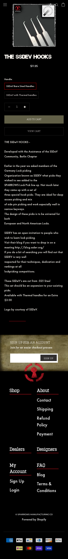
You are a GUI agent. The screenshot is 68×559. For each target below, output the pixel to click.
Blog (41, 475)
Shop (14, 390)
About (43, 390)
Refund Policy (43, 421)
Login (14, 490)
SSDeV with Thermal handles (21, 95)
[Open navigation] (5, 4)
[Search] (56, 4)
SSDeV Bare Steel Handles (20, 86)
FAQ (41, 465)
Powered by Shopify (34, 519)
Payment (45, 434)
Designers (47, 449)
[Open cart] (63, 4)
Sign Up (17, 481)
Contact (44, 400)
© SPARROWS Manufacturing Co (34, 514)
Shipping (45, 409)
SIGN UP (48, 358)
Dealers (17, 449)
